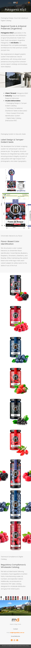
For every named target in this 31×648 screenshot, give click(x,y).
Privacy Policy (25, 645)
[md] (15, 2)
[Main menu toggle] (29, 3)
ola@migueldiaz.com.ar (17, 632)
